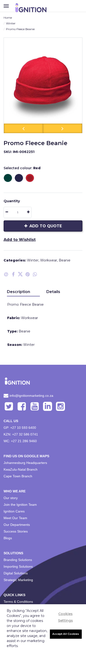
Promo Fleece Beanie (20, 29)
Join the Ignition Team (20, 504)
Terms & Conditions (18, 602)
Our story (11, 498)
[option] (43, 85)
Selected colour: (22, 168)
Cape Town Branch (18, 476)
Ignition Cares (14, 511)
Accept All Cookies (65, 634)
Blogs (8, 538)
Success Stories (16, 531)
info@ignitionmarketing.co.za (31, 395)
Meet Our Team (15, 518)
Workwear (48, 260)
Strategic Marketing (18, 580)
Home (8, 17)
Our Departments (17, 525)
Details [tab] (53, 291)
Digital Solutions (16, 573)
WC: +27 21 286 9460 (20, 441)
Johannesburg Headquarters (25, 463)
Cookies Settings (65, 617)
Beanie (64, 260)
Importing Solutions (18, 566)
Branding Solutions (18, 560)
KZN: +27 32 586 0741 (21, 434)
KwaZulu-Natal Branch (21, 469)
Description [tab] (18, 291)
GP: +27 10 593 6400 (20, 428)
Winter (11, 23)
